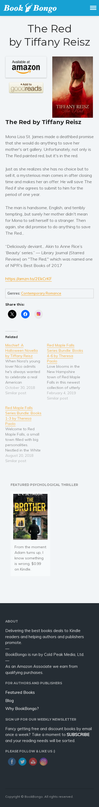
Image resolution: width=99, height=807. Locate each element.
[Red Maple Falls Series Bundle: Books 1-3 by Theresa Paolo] (26, 434)
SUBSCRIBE (78, 734)
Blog (9, 700)
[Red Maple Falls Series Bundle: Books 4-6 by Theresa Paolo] (68, 372)
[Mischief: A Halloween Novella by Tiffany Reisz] (26, 369)
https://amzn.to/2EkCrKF (28, 278)
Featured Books (20, 692)
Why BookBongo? (22, 708)
